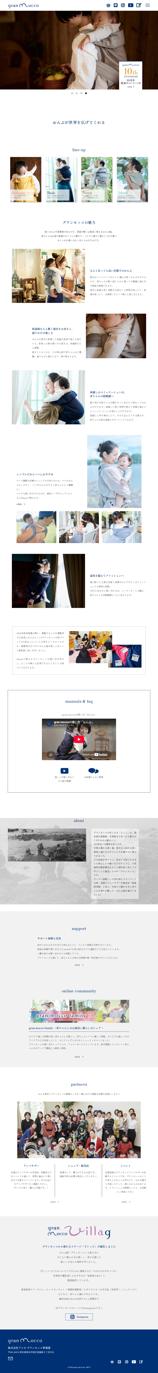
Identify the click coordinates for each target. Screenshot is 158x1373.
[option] (79, 50)
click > (21, 504)
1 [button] (72, 93)
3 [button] (81, 93)
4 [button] (85, 93)
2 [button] (76, 93)
